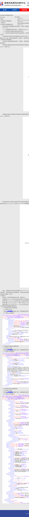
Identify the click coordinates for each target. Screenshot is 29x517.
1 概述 (1, 19)
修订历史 (2, 17)
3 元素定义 (3, 22)
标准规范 (14, 9)
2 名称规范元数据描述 (6, 21)
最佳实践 (24, 9)
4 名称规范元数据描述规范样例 (8, 24)
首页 (5, 9)
